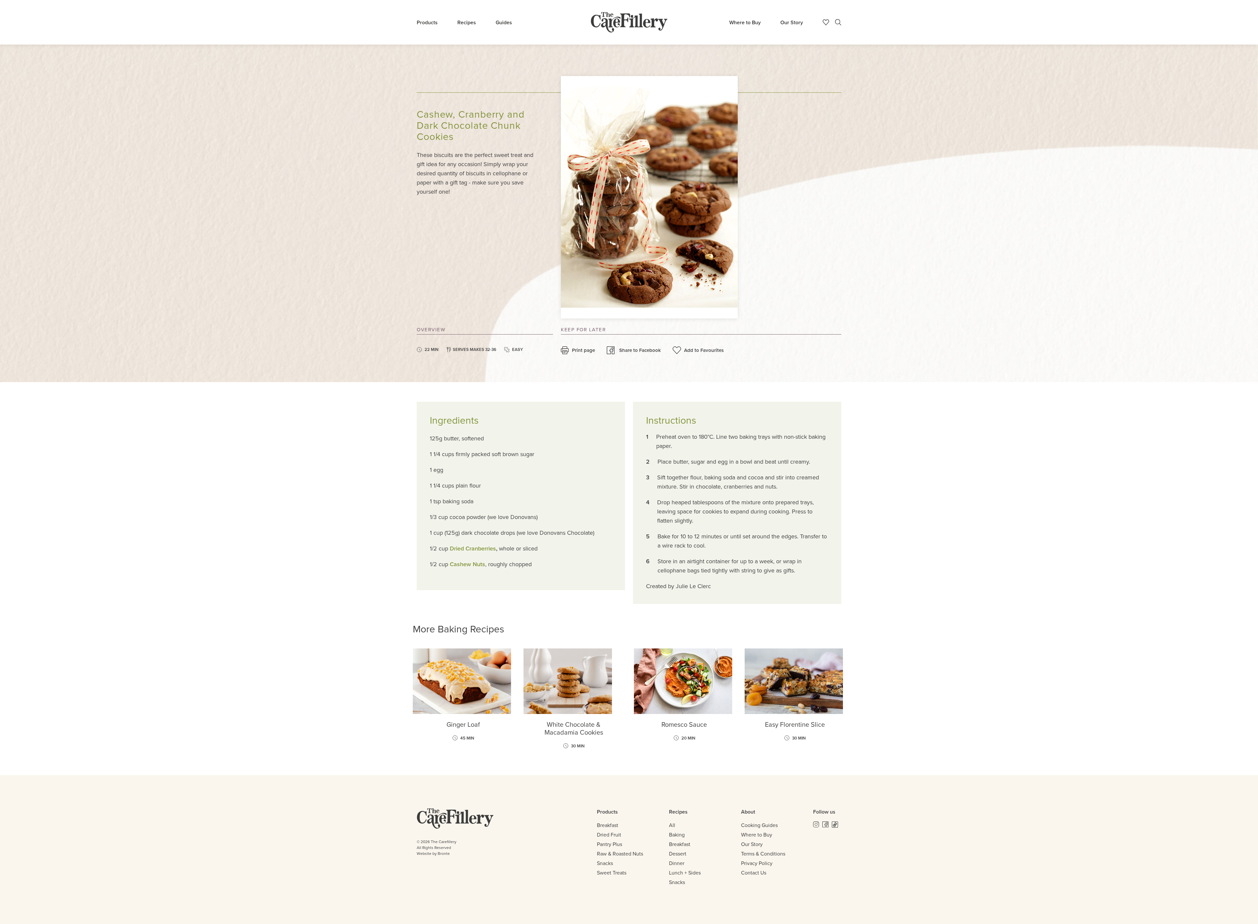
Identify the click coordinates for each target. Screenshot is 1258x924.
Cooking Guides (759, 825)
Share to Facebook (640, 350)
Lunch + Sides (685, 872)
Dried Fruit (609, 834)
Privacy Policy (756, 863)
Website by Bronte (433, 854)
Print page (583, 350)
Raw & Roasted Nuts (620, 853)
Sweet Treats (611, 872)
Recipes (466, 22)
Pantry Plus (609, 844)
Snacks (605, 863)
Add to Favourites (704, 350)
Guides (504, 22)
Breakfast (607, 825)
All (672, 825)
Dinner (676, 863)
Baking (677, 834)
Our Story (791, 22)
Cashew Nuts (467, 564)
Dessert (677, 853)
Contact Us (753, 872)
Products (427, 22)
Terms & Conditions (763, 853)
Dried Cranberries (473, 548)
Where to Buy (745, 22)
